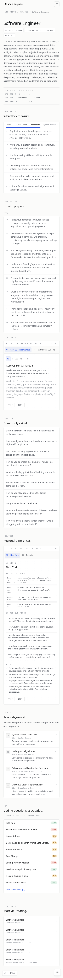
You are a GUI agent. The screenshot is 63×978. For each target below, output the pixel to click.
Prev (10, 405)
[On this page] (57, 972)
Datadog (24, 12)
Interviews (10, 12)
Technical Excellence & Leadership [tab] (23, 125)
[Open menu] (56, 4)
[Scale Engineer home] (14, 4)
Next (20, 405)
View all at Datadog (14, 889)
